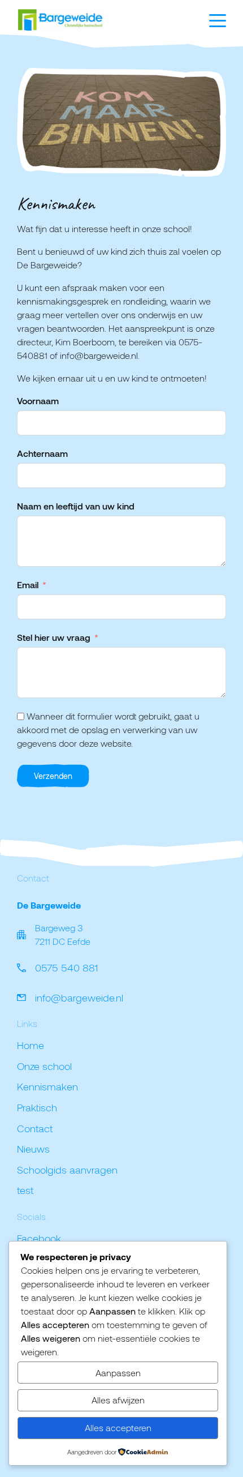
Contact (35, 1128)
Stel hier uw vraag (53, 637)
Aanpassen (118, 1372)
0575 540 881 (66, 967)
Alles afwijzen (118, 1399)
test (25, 1190)
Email (27, 584)
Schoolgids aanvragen (67, 1169)
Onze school (44, 1066)
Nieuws (33, 1148)
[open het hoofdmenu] (217, 20)
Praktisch (37, 1107)
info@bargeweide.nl (79, 997)
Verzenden (53, 776)
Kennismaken (47, 1086)
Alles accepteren (118, 1427)
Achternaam (42, 453)
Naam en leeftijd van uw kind (75, 505)
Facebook (39, 1238)
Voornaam (38, 400)
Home (30, 1045)
